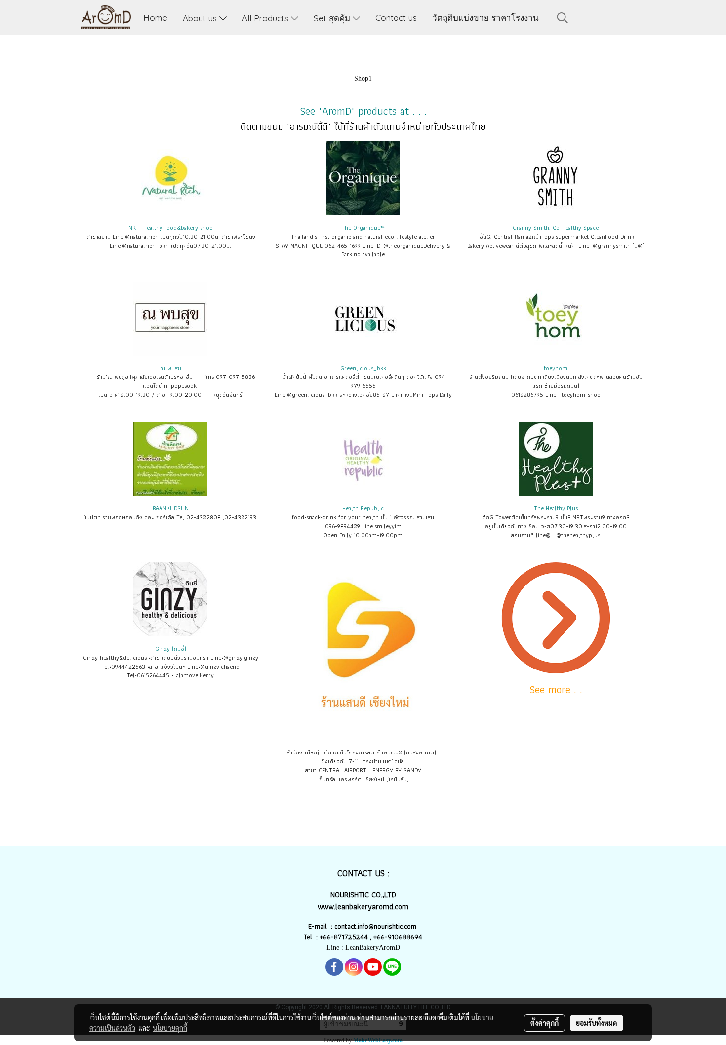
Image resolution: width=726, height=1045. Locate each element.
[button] (562, 17)
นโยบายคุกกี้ (170, 1027)
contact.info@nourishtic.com (376, 926)
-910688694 (403, 936)
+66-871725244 (344, 936)
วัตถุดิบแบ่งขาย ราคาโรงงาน (485, 17)
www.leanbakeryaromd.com (363, 906)
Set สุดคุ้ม (333, 17)
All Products (266, 17)
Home (155, 17)
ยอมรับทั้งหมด (596, 1022)
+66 (379, 936)
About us (201, 17)
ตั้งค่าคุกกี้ (544, 1022)
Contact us (396, 17)
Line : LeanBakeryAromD (363, 947)
